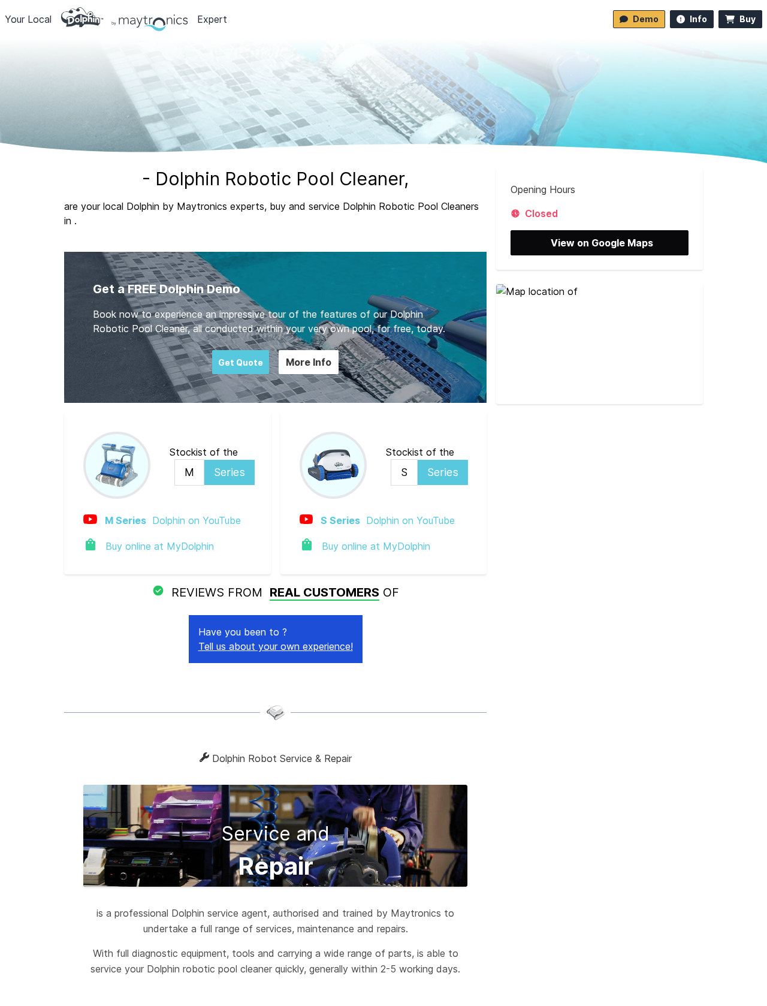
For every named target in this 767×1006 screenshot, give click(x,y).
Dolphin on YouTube (173, 520)
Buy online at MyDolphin (158, 546)
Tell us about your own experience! (275, 646)
